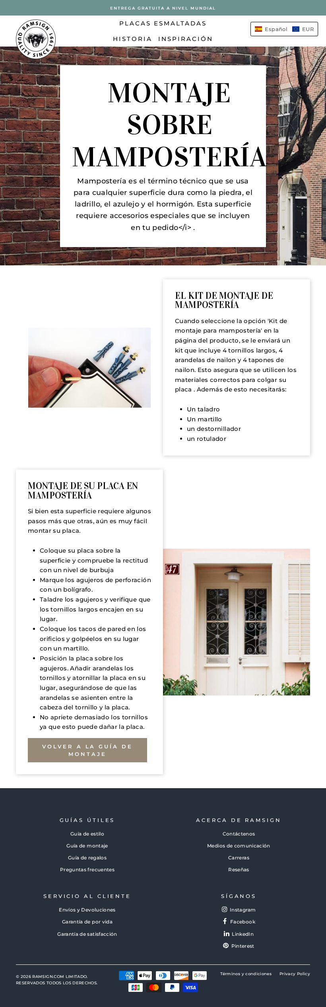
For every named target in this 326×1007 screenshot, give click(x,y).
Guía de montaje (87, 846)
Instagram (243, 910)
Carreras (238, 858)
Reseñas (238, 870)
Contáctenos (239, 834)
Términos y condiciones (246, 973)
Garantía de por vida (87, 922)
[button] (284, 29)
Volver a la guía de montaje (87, 750)
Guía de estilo (87, 834)
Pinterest (242, 946)
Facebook (242, 922)
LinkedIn (243, 934)
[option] (163, 8)
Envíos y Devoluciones (87, 910)
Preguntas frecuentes (87, 870)
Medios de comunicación (238, 846)
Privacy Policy (294, 973)
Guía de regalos (87, 858)
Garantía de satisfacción (87, 934)
